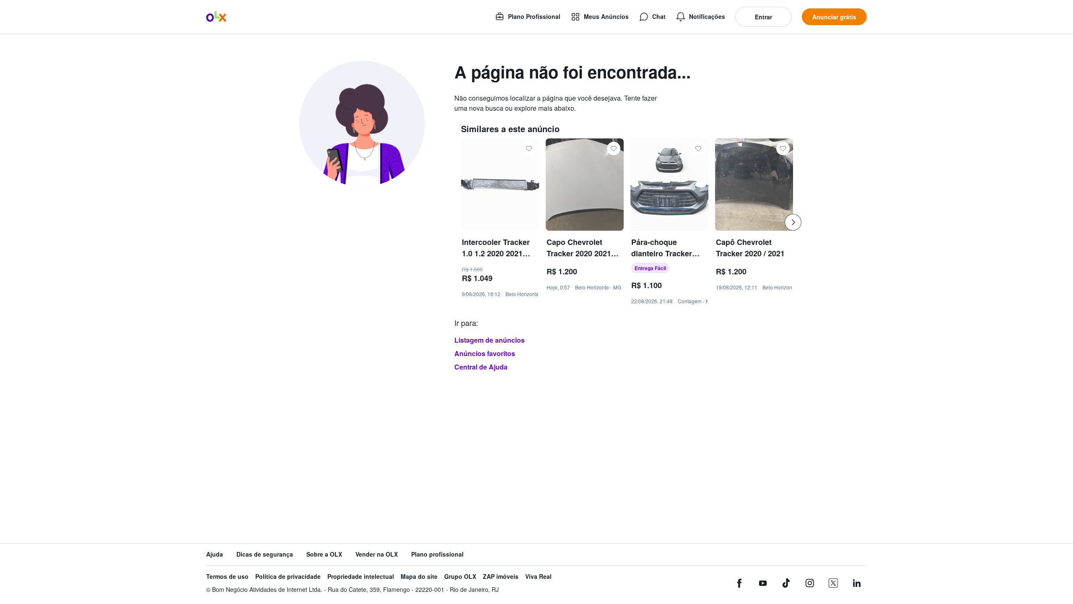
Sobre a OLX (324, 554)
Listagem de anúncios (489, 340)
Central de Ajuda (481, 367)
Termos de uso (227, 577)
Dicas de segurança (264, 554)
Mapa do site (419, 577)
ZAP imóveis (500, 577)
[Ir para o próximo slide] (793, 222)
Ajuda (214, 554)
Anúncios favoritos (484, 353)
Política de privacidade (288, 577)
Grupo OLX (460, 577)
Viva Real (538, 577)
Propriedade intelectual (360, 577)
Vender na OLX (376, 554)
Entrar (763, 17)
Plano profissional (437, 554)
